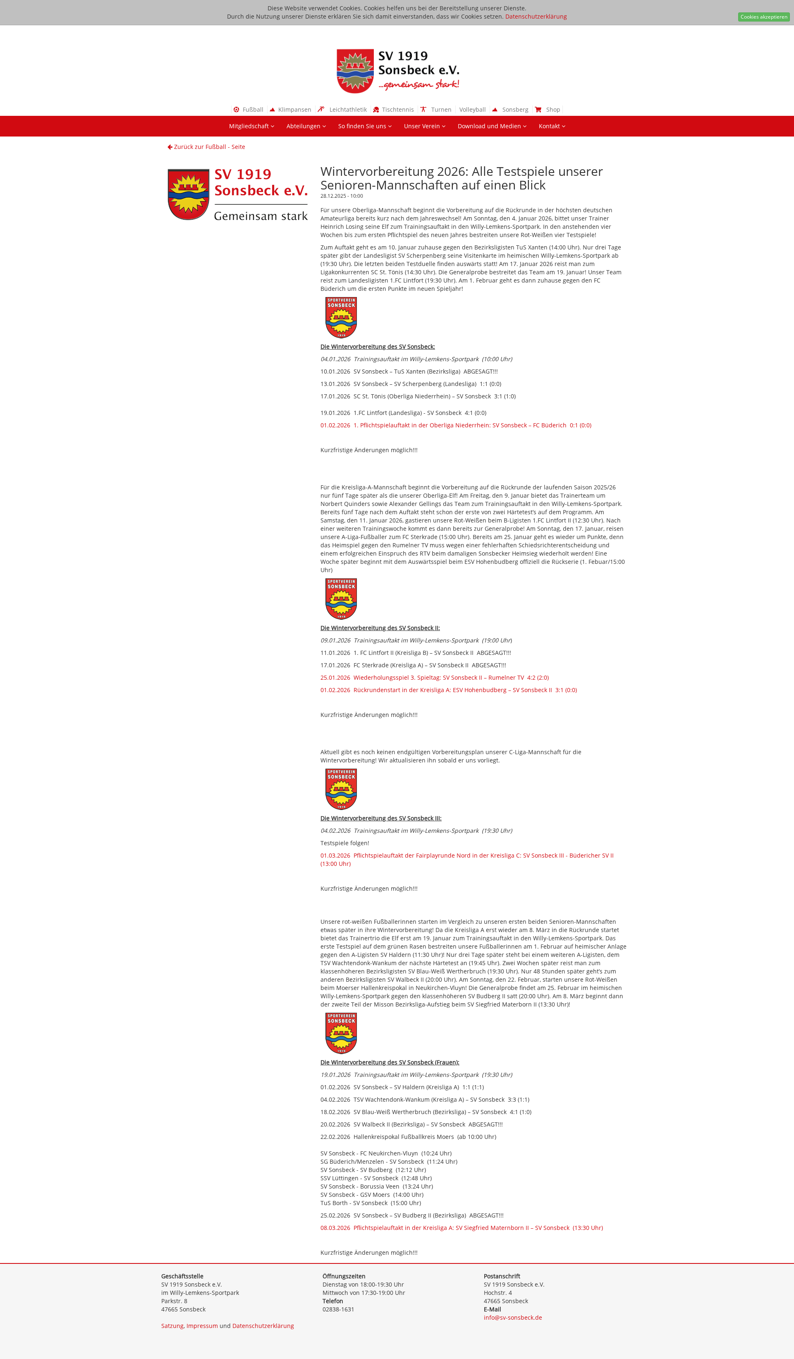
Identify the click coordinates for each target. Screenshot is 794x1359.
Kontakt (550, 126)
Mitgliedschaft (249, 126)
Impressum (202, 1326)
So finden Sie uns (363, 126)
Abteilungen (304, 126)
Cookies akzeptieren (764, 16)
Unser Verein (423, 126)
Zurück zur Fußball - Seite (208, 147)
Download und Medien (490, 126)
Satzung (172, 1326)
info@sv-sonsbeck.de (513, 1317)
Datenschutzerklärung (536, 16)
